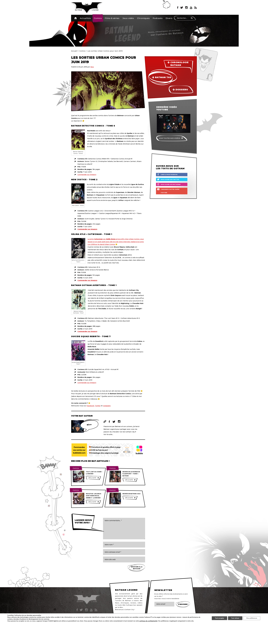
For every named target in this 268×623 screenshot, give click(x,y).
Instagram (107, 406)
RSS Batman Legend (195, 7)
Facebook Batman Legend (177, 7)
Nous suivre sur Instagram (170, 184)
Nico (92, 67)
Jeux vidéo (128, 18)
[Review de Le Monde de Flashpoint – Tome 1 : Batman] (115, 476)
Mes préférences (251, 618)
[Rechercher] (192, 18)
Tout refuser (235, 618)
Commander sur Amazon (86, 175)
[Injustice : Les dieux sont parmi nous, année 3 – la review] (78, 498)
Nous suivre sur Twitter (170, 179)
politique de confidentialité (148, 621)
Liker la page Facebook (169, 174)
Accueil (75, 18)
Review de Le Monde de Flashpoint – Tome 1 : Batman (131, 473)
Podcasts (157, 18)
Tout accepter (219, 618)
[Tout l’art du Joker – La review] (78, 476)
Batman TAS (163, 77)
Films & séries (112, 18)
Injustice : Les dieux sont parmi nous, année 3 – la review (93, 495)
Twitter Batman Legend (181, 7)
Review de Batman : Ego (131, 493)
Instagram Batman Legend (186, 7)
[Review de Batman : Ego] (115, 498)
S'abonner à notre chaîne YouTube (170, 191)
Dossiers (182, 89)
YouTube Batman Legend (191, 7)
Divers (169, 18)
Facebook (90, 406)
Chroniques (143, 18)
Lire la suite (92, 478)
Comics (98, 18)
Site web (105, 421)
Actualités (85, 18)
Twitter (97, 406)
